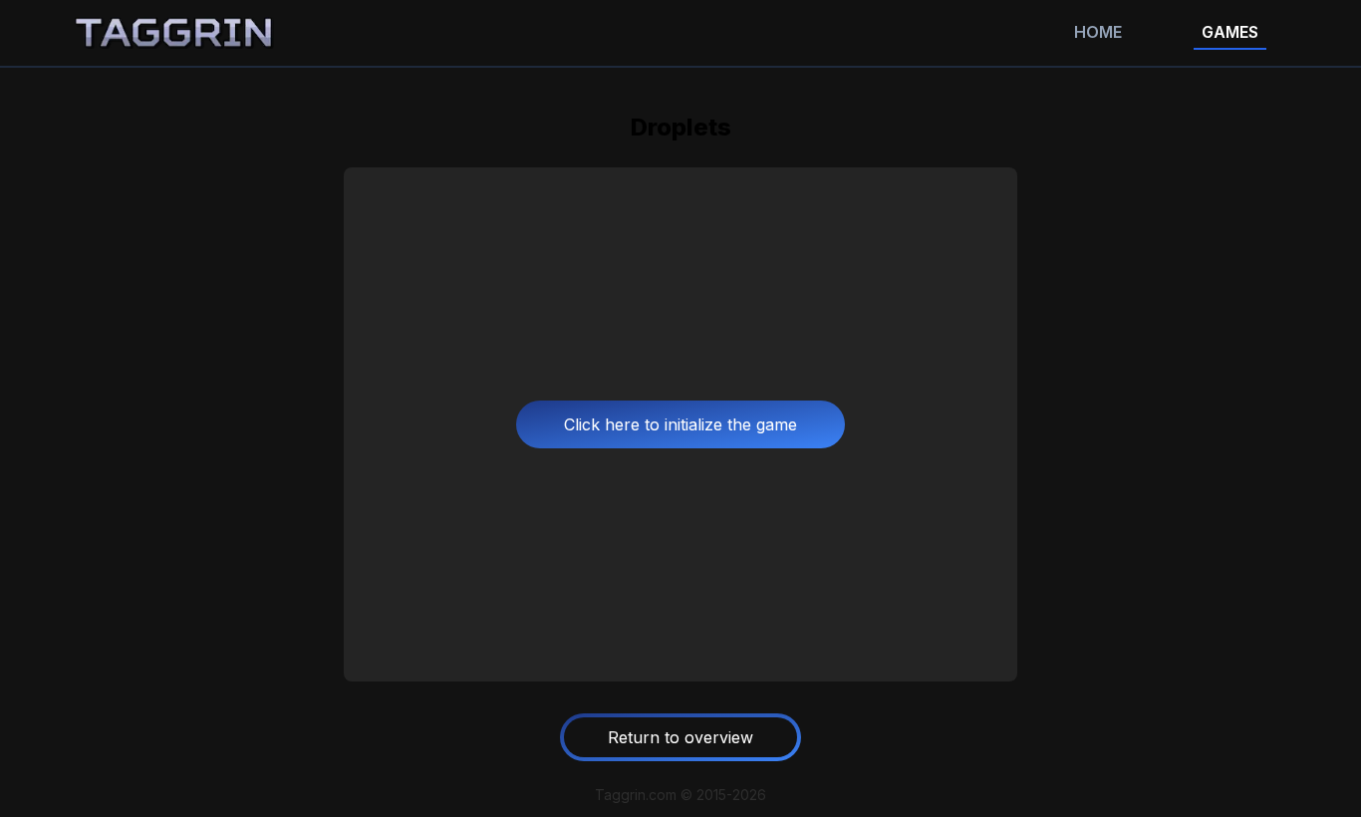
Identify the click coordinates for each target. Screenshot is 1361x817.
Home (1098, 32)
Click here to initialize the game (680, 424)
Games (1230, 32)
